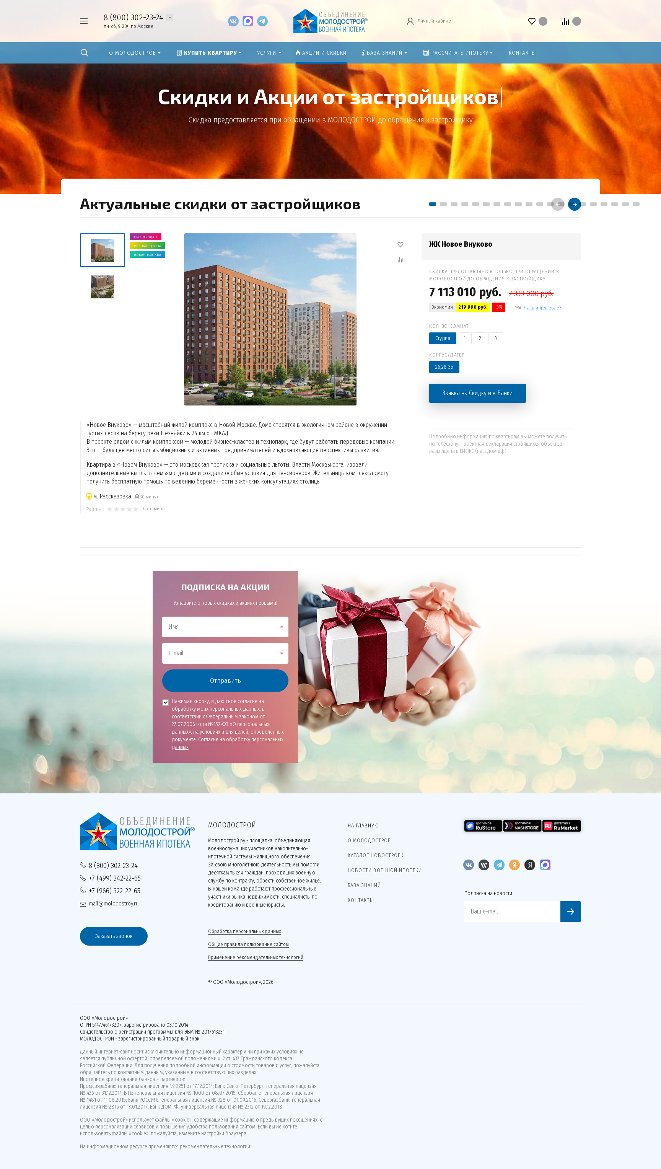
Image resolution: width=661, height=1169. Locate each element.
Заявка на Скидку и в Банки (478, 393)
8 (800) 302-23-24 (133, 17)
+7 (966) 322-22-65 (114, 890)
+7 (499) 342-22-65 (115, 878)
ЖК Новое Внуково (460, 244)
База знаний (364, 885)
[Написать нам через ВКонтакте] (235, 21)
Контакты (361, 900)
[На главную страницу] (330, 20)
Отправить (225, 681)
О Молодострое (369, 840)
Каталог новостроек (376, 855)
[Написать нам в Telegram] (262, 21)
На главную (363, 825)
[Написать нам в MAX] (250, 21)
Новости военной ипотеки (385, 870)
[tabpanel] (330, 373)
